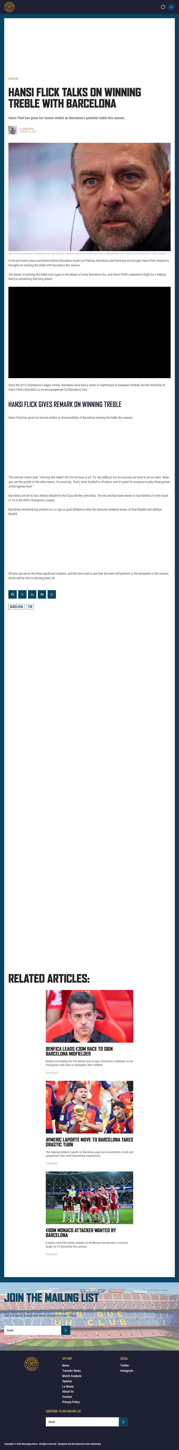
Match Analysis (71, 1376)
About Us (68, 1391)
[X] (22, 594)
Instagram (126, 1370)
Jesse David (28, 128)
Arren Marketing (93, 1443)
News (65, 1365)
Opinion (13, 79)
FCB (30, 607)
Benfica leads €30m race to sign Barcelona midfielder (79, 1022)
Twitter (124, 1365)
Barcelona (16, 607)
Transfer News (71, 1370)
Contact (67, 1397)
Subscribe (65, 1301)
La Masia (68, 1386)
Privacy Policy (71, 1402)
